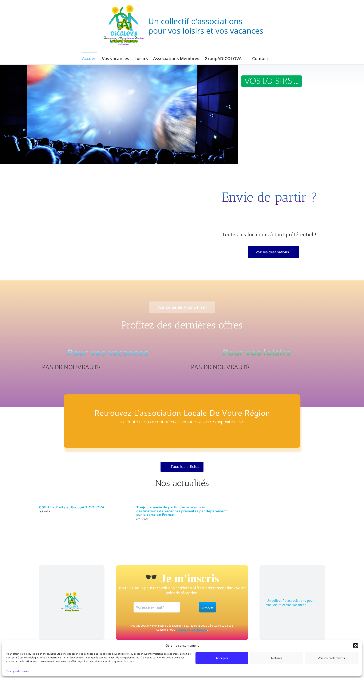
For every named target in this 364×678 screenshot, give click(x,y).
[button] (355, 645)
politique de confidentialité (191, 629)
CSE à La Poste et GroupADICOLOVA (71, 507)
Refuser (276, 658)
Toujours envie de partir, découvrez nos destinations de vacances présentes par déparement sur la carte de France (181, 511)
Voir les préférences (331, 658)
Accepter (222, 658)
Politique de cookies (17, 671)
